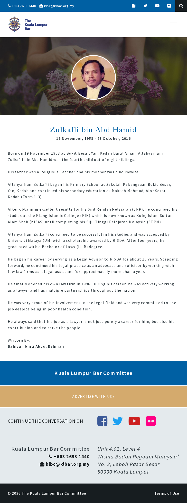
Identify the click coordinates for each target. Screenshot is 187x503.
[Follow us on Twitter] (145, 6)
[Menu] (173, 24)
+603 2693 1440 (23, 6)
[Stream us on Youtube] (157, 6)
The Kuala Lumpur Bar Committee (54, 493)
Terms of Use (166, 493)
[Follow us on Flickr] (169, 6)
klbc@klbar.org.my (58, 6)
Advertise (93, 397)
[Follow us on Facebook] (134, 6)
